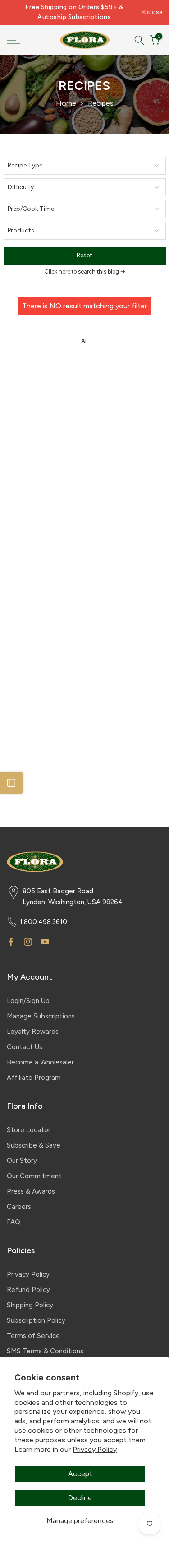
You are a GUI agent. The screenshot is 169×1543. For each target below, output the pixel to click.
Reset (84, 255)
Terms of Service (33, 1336)
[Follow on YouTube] (45, 941)
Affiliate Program (34, 1078)
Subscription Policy (36, 1320)
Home (66, 103)
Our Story (22, 1161)
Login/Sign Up (28, 1001)
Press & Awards (31, 1191)
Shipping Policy (30, 1305)
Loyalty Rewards (33, 1031)
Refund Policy (28, 1290)
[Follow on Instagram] (28, 941)
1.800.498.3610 (43, 922)
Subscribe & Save (33, 1145)
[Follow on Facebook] (11, 941)
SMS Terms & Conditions (45, 1351)
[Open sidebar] (11, 783)
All (84, 341)
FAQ (13, 1222)
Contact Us (24, 1047)
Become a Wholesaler (40, 1062)
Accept (80, 1473)
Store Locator (28, 1130)
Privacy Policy (95, 1449)
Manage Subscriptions (41, 1016)
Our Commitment (34, 1176)
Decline (80, 1497)
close (154, 12)
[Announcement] (74, 12)
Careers (19, 1207)
